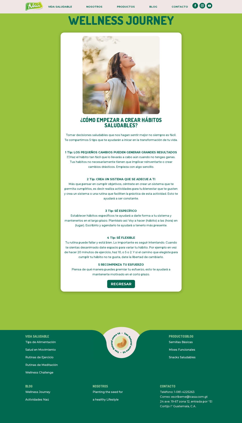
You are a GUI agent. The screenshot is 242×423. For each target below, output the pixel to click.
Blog (153, 6)
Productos (126, 6)
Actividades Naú (37, 399)
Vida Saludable (60, 6)
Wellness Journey (37, 392)
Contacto (180, 6)
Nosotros (94, 6)
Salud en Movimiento (40, 349)
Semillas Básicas (181, 342)
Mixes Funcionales (182, 349)
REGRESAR (121, 284)
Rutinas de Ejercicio (39, 357)
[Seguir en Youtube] (209, 5)
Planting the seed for (108, 392)
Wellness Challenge (39, 372)
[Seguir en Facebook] (195, 5)
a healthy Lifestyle (106, 399)
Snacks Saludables (182, 357)
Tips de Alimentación (40, 342)
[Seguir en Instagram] (202, 5)
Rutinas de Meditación (41, 365)
